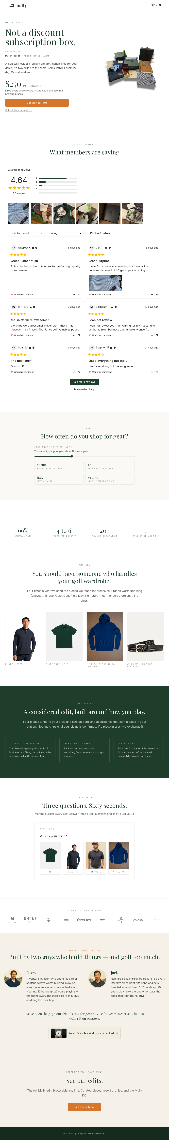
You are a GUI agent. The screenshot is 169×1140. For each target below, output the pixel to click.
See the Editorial (85, 1107)
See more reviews (85, 381)
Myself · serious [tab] (32, 56)
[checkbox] (103, 233)
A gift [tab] (46, 56)
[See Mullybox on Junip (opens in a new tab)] (92, 389)
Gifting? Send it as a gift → (18, 110)
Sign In (156, 5)
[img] (33, 248)
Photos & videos (100, 233)
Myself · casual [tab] (13, 56)
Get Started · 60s (37, 102)
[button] (56, 178)
